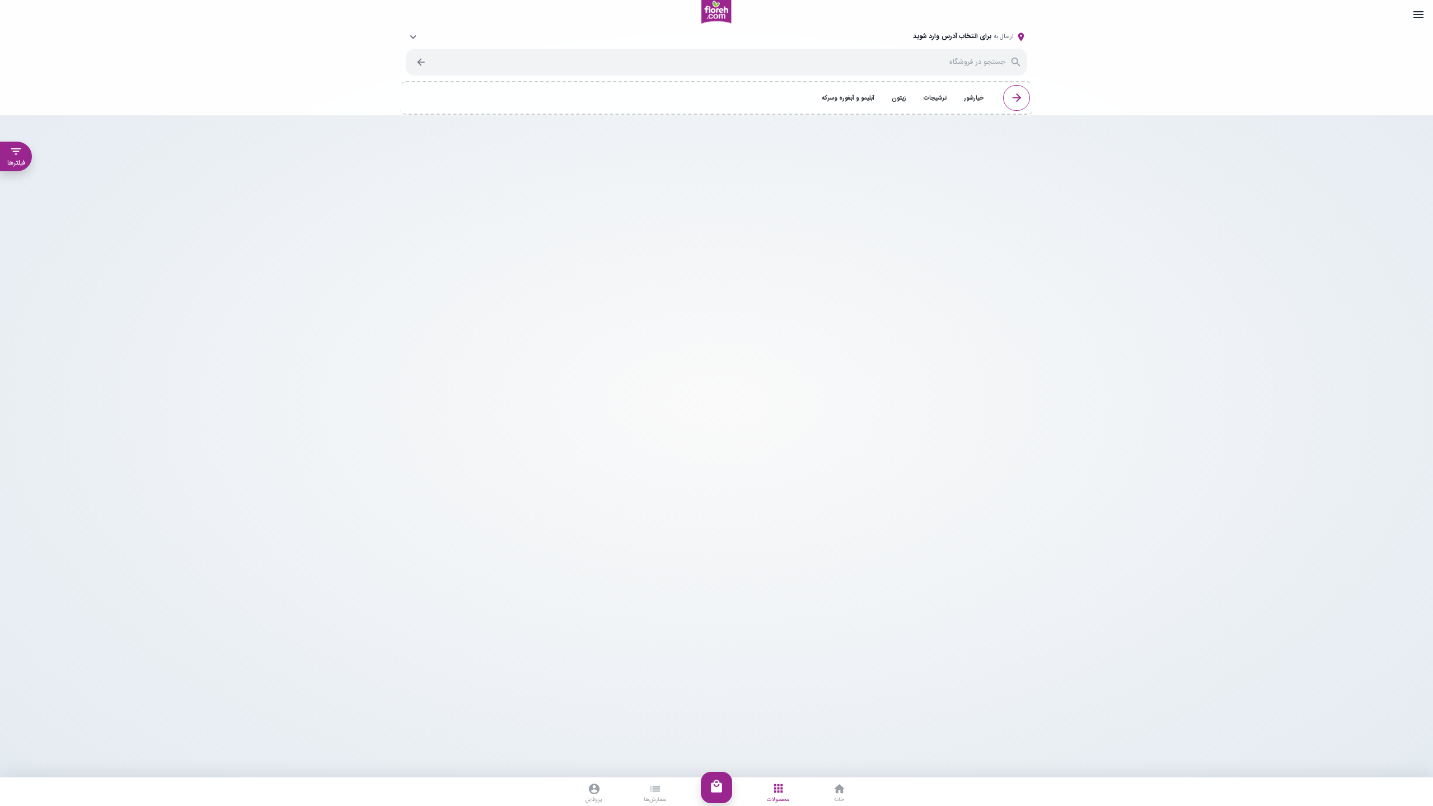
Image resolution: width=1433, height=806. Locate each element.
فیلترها (16, 156)
